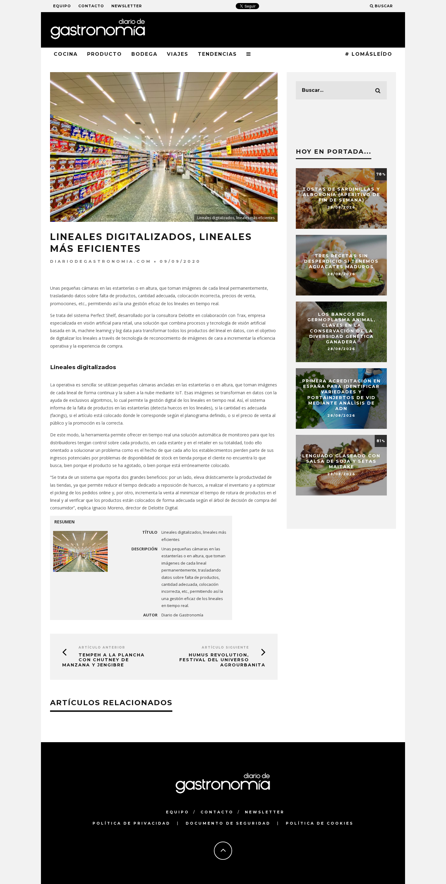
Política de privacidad (132, 823)
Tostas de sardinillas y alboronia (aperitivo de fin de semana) (341, 194)
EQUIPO (62, 6)
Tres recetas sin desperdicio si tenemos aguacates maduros (341, 261)
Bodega (144, 54)
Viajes (177, 54)
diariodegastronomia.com (100, 261)
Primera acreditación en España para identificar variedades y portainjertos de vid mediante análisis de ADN (341, 394)
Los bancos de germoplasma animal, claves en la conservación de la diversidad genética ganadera (341, 328)
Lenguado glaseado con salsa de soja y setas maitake (341, 461)
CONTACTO (91, 6)
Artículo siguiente (225, 647)
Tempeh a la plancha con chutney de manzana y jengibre (103, 660)
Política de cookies (319, 823)
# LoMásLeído (368, 54)
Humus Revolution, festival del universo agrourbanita (222, 660)
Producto (104, 54)
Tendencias (217, 54)
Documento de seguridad (228, 823)
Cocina (66, 54)
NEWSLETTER (126, 6)
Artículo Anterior (102, 647)
